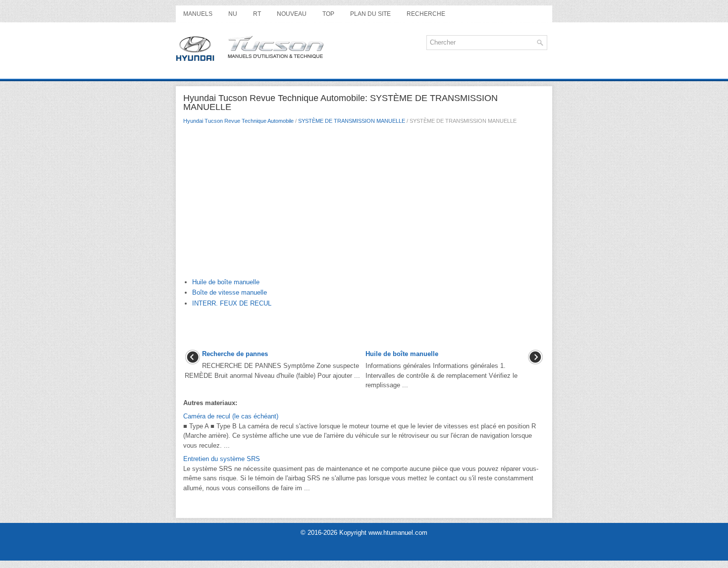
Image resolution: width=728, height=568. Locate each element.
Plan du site (370, 13)
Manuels (197, 13)
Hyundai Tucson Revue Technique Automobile (238, 121)
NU (232, 13)
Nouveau (292, 13)
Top (328, 13)
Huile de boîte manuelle (226, 282)
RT (257, 13)
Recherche (426, 13)
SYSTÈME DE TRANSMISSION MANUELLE (351, 121)
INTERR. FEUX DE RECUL (231, 303)
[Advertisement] (364, 203)
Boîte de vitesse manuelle (229, 292)
